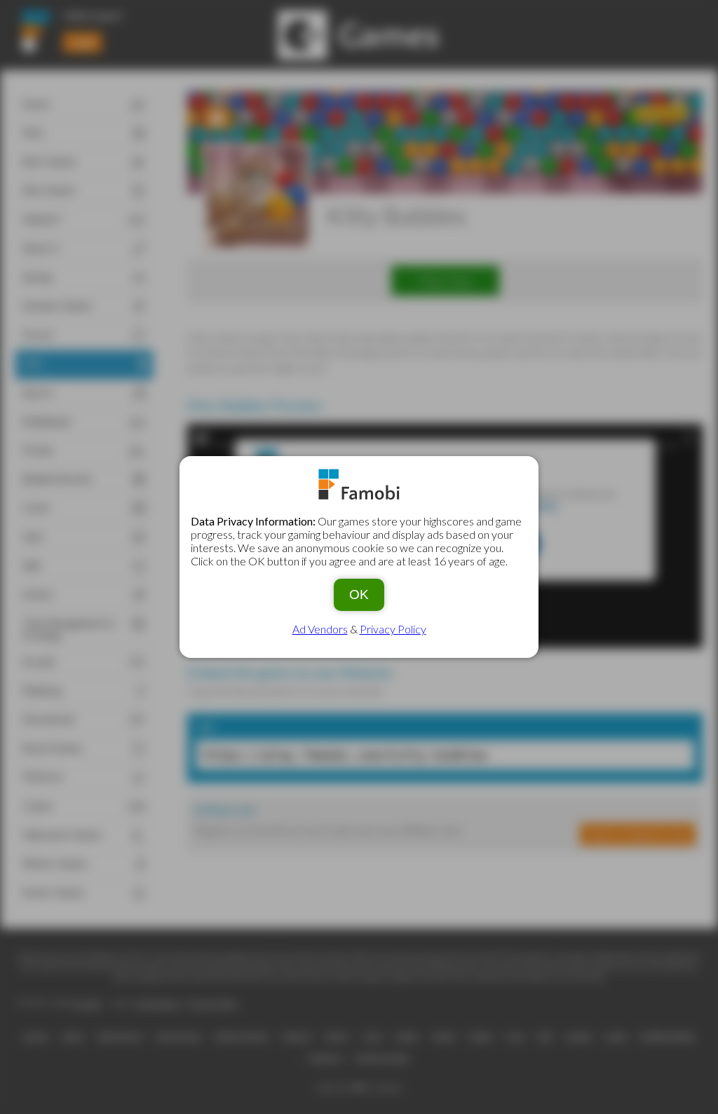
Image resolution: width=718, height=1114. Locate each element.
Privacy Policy (393, 628)
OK (359, 594)
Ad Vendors (320, 628)
